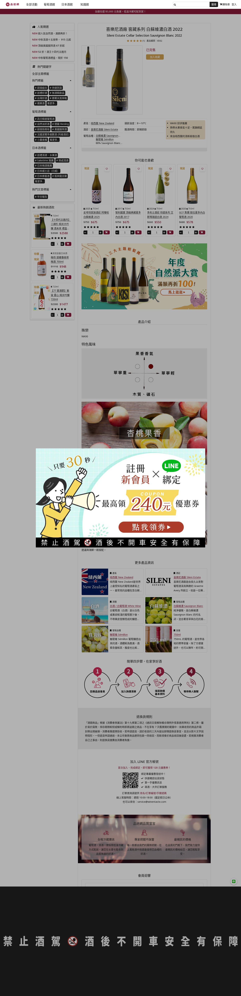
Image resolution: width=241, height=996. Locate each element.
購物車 (226, 4)
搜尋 (213, 4)
